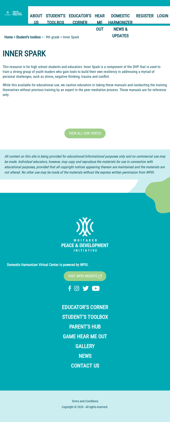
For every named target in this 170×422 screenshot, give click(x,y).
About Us (36, 19)
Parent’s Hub (85, 327)
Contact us (85, 366)
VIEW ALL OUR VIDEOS (85, 133)
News (85, 356)
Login (162, 15)
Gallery (85, 346)
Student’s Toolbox (55, 19)
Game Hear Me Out (85, 336)
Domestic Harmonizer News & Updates (120, 25)
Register (145, 15)
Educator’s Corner (80, 19)
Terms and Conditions (85, 401)
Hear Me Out (100, 22)
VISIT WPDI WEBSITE (83, 276)
